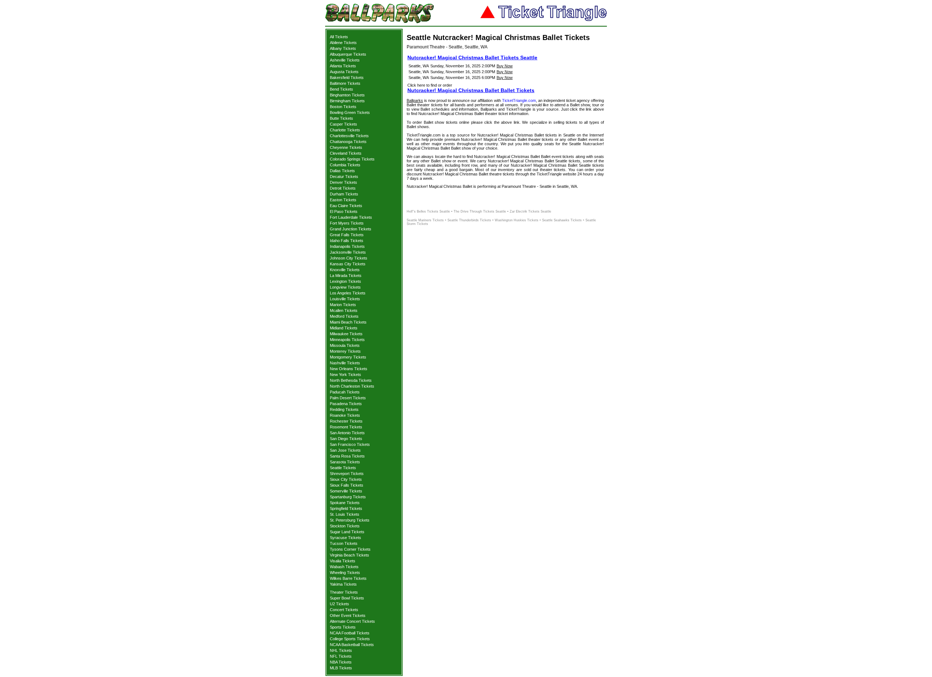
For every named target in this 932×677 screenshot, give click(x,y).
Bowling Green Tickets (350, 112)
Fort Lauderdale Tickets (351, 217)
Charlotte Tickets (345, 130)
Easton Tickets (343, 200)
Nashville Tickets (345, 363)
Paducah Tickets (345, 392)
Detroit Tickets (343, 188)
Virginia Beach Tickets (349, 555)
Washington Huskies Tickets (516, 220)
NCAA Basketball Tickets (352, 644)
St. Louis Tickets (344, 514)
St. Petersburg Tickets (350, 520)
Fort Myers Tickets (347, 223)
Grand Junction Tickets (350, 229)
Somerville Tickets (346, 491)
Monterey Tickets (345, 351)
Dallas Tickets (342, 171)
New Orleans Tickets (348, 369)
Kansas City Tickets (348, 264)
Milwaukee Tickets (346, 334)
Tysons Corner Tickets (350, 549)
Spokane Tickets (345, 502)
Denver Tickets (343, 182)
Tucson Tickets (344, 543)
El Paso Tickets (344, 211)
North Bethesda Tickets (351, 380)
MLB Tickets (341, 668)
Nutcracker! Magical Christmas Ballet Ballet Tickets (470, 90)
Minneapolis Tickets (347, 339)
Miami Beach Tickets (348, 322)
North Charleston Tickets (352, 386)
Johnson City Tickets (348, 258)
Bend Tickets (341, 89)
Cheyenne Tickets (346, 147)
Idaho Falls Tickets (346, 240)
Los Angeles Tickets (348, 293)
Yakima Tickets (343, 584)
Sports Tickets (343, 627)
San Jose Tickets (345, 450)
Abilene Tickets (343, 42)
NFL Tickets (341, 656)
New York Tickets (345, 374)
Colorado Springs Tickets (352, 159)
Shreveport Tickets (347, 473)
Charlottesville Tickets (349, 136)
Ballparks (415, 100)
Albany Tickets (343, 48)
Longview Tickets (345, 287)
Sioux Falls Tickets (346, 485)
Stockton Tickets (345, 526)
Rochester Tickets (346, 421)
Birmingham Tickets (347, 101)
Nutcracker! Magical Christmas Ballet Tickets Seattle (472, 57)
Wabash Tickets (344, 567)
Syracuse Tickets (345, 537)
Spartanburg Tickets (348, 497)
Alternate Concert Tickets (352, 621)
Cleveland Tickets (346, 153)
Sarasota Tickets (345, 462)
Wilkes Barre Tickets (348, 578)
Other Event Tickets (348, 615)
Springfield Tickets (346, 508)
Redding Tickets (344, 409)
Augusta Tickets (344, 72)
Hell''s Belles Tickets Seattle (428, 211)
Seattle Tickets (343, 468)
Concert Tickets (344, 609)
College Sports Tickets (350, 639)
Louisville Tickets (345, 299)
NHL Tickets (341, 650)
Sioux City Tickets (346, 479)
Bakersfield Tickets (347, 77)
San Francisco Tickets (350, 444)
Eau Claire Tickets (346, 205)
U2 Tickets (339, 604)
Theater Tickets (344, 592)
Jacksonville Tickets (348, 252)
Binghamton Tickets (347, 95)
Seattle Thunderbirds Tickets (469, 220)
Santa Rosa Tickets (347, 456)
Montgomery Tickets (348, 357)
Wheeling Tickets (345, 572)
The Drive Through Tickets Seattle (480, 211)
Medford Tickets (344, 316)
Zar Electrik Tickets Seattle (530, 211)
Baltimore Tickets (345, 83)
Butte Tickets (341, 118)
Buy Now (505, 66)
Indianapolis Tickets (347, 246)
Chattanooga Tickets (348, 141)
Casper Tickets (343, 124)
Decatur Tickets (344, 176)
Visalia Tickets (342, 561)
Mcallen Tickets (344, 310)
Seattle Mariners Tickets (425, 220)
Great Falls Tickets (347, 235)
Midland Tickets (344, 328)
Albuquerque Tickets (348, 54)
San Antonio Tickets (347, 433)
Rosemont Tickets (346, 427)
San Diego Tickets (346, 438)
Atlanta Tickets (343, 66)
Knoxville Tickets (345, 270)
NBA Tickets (341, 662)
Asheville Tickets (345, 60)
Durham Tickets (344, 194)
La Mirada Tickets (346, 275)
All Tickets (339, 37)
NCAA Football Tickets (350, 633)
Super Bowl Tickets (347, 598)
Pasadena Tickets (346, 403)
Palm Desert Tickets (348, 398)
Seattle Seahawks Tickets (562, 220)
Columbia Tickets (345, 165)
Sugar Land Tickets (347, 532)
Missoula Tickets (345, 345)
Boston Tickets (343, 106)
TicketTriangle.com (519, 100)
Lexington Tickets (345, 281)
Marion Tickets (343, 304)
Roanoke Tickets (345, 415)
